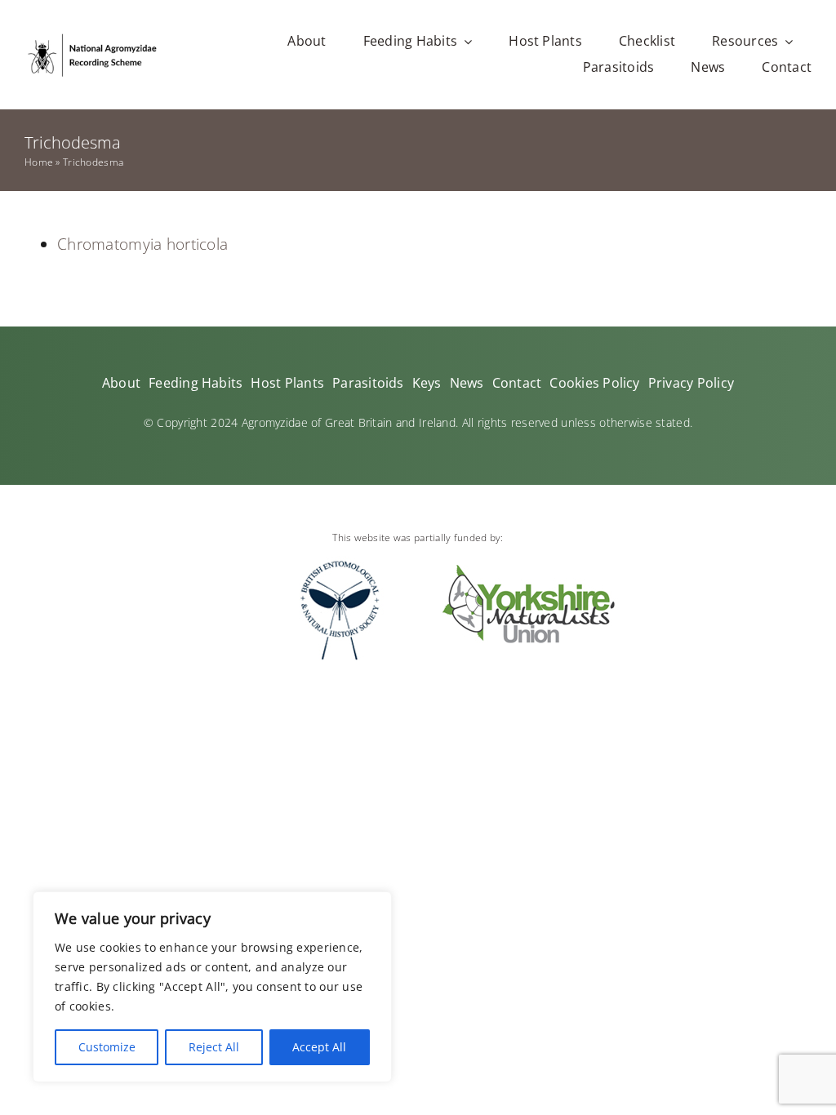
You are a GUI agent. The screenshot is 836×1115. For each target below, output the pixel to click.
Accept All (319, 1047)
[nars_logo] (91, 37)
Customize (107, 1047)
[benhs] (340, 563)
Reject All (214, 1047)
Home (38, 162)
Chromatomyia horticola (142, 244)
